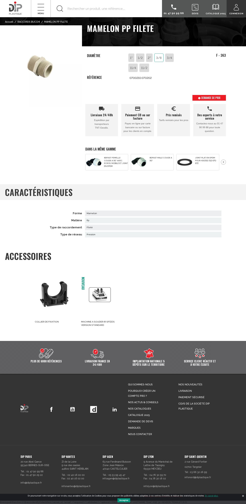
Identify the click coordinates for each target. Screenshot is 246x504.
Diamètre (93, 56)
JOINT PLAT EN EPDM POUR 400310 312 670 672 (205, 160)
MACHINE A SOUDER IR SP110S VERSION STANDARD (98, 323)
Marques (134, 427)
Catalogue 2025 (139, 415)
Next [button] (223, 162)
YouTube (72, 409)
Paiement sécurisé (191, 397)
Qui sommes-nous (140, 384)
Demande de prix (209, 98)
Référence (94, 77)
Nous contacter (140, 434)
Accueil (9, 21)
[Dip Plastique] (15, 8)
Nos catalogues (139, 408)
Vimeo (93, 409)
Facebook (51, 409)
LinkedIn (114, 409)
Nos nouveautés (190, 384)
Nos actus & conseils (143, 402)
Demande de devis (140, 421)
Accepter (123, 500)
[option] (107, 162)
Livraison (185, 390)
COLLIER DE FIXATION (47, 321)
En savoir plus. (211, 496)
